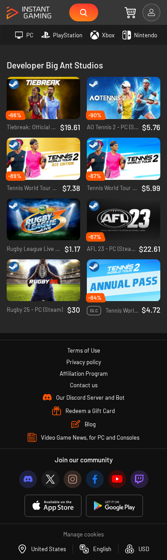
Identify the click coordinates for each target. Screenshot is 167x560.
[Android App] (114, 506)
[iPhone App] (52, 506)
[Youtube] (117, 479)
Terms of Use (83, 350)
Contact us (84, 385)
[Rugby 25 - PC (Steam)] (43, 280)
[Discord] (28, 479)
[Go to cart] (130, 12)
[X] (50, 479)
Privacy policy (83, 361)
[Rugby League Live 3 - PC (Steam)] (43, 220)
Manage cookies (83, 534)
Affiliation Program (84, 373)
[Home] (29, 13)
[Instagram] (72, 479)
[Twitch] (139, 479)
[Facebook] (95, 479)
